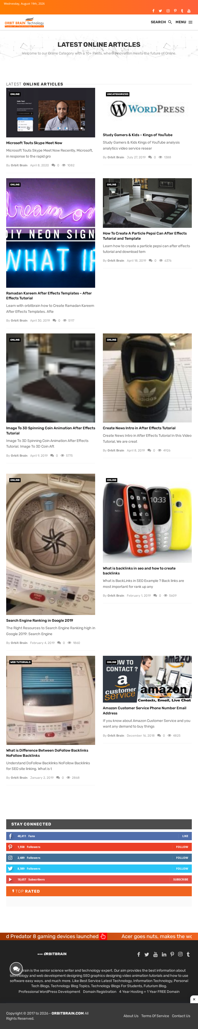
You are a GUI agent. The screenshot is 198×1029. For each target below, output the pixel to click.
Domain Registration (99, 991)
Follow (182, 847)
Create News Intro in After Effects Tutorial (139, 428)
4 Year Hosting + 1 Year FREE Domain (149, 991)
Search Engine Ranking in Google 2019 (39, 620)
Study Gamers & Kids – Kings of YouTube (137, 135)
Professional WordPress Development (49, 991)
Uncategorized (117, 94)
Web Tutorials (20, 662)
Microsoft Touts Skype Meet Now (34, 143)
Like (185, 836)
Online (15, 94)
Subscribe (180, 879)
